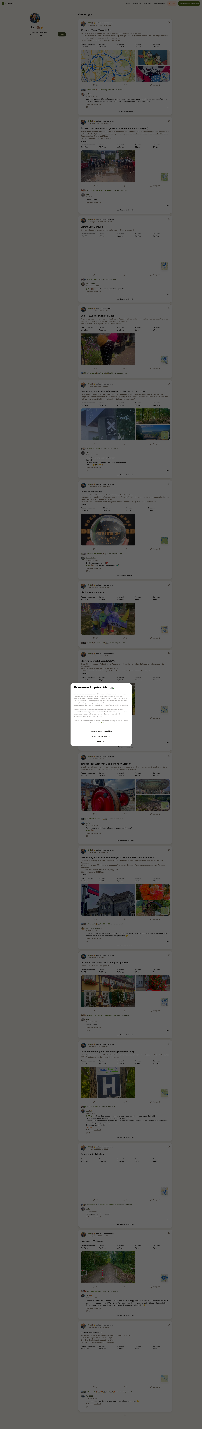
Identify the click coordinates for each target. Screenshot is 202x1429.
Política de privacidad (108, 723)
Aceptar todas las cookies (101, 731)
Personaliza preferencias (101, 736)
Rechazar (101, 741)
